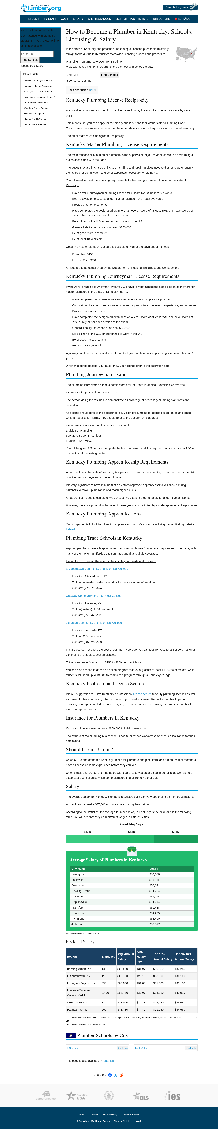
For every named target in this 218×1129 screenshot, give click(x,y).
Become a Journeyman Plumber (38, 80)
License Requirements (132, 18)
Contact (94, 1114)
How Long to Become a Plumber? (39, 97)
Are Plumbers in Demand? (36, 102)
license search (142, 694)
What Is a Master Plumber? (36, 108)
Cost (64, 18)
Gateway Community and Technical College (93, 595)
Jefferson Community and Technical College (94, 622)
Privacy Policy (110, 1114)
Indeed (70, 529)
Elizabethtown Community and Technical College (97, 568)
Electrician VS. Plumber (35, 124)
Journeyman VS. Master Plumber (39, 91)
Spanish (108, 1060)
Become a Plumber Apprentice (38, 86)
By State (50, 18)
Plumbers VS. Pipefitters (35, 113)
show (92, 89)
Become (33, 18)
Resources (161, 18)
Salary (78, 18)
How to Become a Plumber (108, 1121)
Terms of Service (131, 1114)
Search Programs (177, 7)
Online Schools (99, 18)
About (82, 1114)
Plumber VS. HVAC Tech (35, 119)
